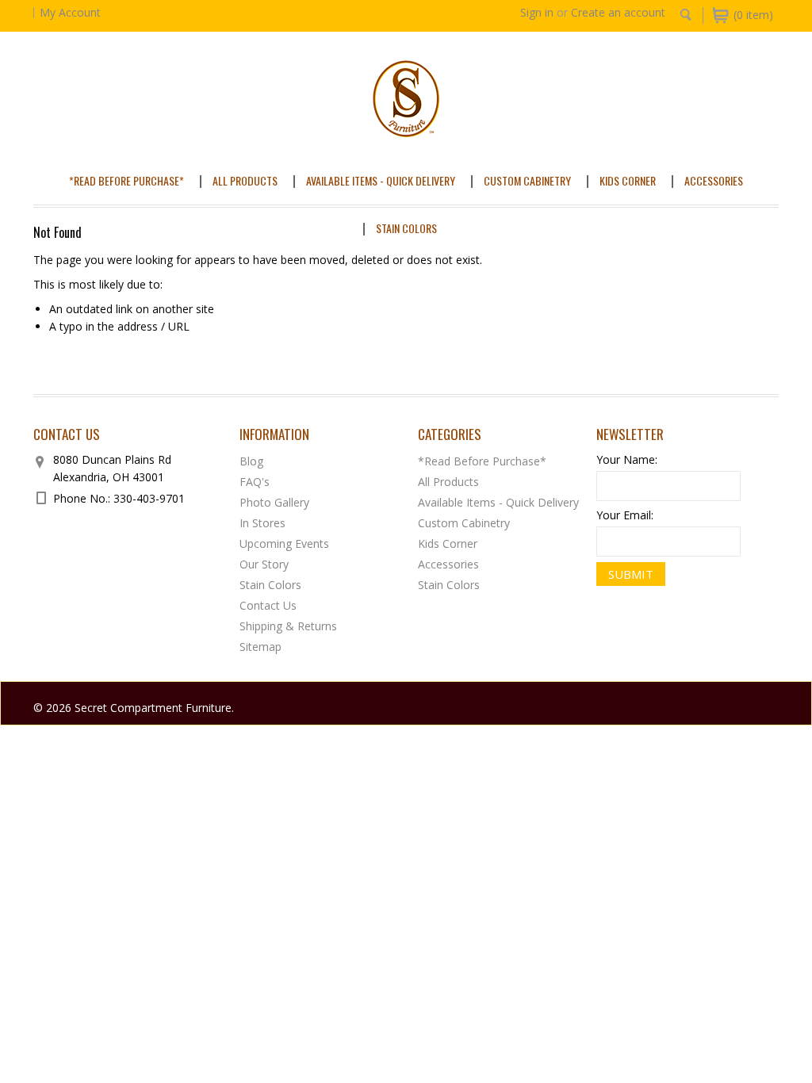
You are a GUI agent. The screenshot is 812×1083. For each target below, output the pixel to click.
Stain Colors (406, 228)
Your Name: (626, 459)
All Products (245, 180)
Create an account (618, 12)
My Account (70, 12)
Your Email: (624, 514)
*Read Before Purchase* (126, 180)
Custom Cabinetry (527, 180)
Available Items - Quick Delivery (380, 180)
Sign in (536, 12)
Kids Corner (627, 180)
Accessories (713, 180)
